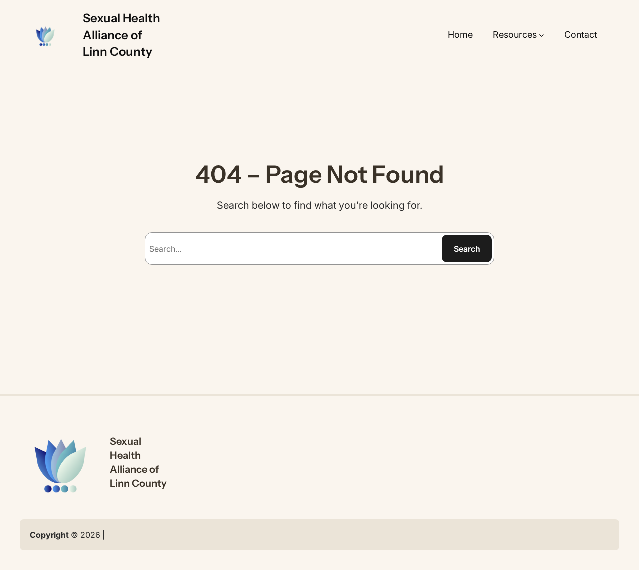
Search (467, 249)
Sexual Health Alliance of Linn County (121, 35)
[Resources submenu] (541, 35)
